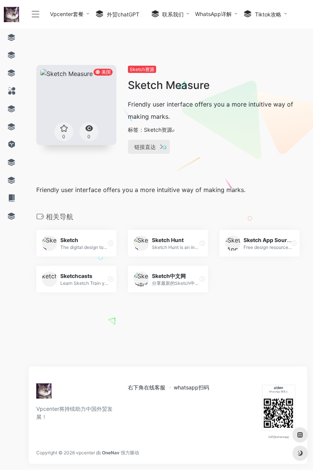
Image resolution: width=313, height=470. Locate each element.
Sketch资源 (142, 69)
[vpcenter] (44, 393)
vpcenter (85, 452)
